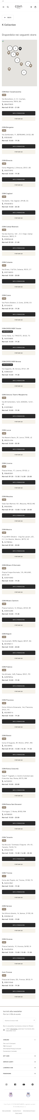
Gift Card (6, 1056)
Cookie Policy (17, 1110)
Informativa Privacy (29, 1110)
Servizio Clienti (8, 1062)
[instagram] (6, 1084)
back (9, 17)
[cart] (35, 7)
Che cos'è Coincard (9, 1043)
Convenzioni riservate (10, 1051)
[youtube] (24, 1084)
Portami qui (19, 119)
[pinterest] (32, 1084)
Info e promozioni (19, 113)
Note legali (18, 1113)
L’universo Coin (8, 1067)
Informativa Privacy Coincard (12, 1048)
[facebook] (15, 1084)
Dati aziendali (6, 1110)
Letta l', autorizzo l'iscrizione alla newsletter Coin (20, 1029)
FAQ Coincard (7, 1046)
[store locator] (31, 7)
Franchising (7, 1073)
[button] (9, 69)
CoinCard (6, 1040)
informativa (13, 1029)
